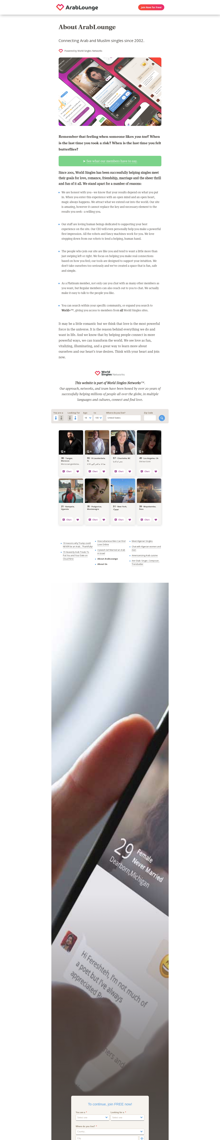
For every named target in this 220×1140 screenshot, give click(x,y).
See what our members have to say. (111, 161)
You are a (58, 412)
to (95, 412)
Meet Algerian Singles (142, 541)
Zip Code (148, 412)
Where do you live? (115, 412)
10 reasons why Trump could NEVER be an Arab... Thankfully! (78, 545)
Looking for (74, 412)
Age (85, 412)
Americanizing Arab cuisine (145, 555)
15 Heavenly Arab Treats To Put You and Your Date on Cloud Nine (76, 555)
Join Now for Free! (151, 7)
